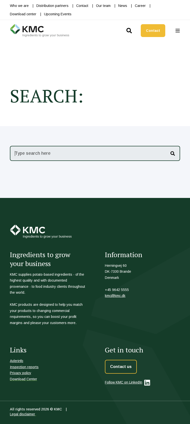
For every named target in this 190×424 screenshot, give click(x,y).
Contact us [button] (121, 367)
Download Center (23, 379)
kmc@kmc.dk (115, 296)
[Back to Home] (39, 30)
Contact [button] (153, 31)
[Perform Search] (173, 153)
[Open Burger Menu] (178, 30)
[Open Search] (129, 30)
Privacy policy (20, 373)
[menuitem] (19, 5)
